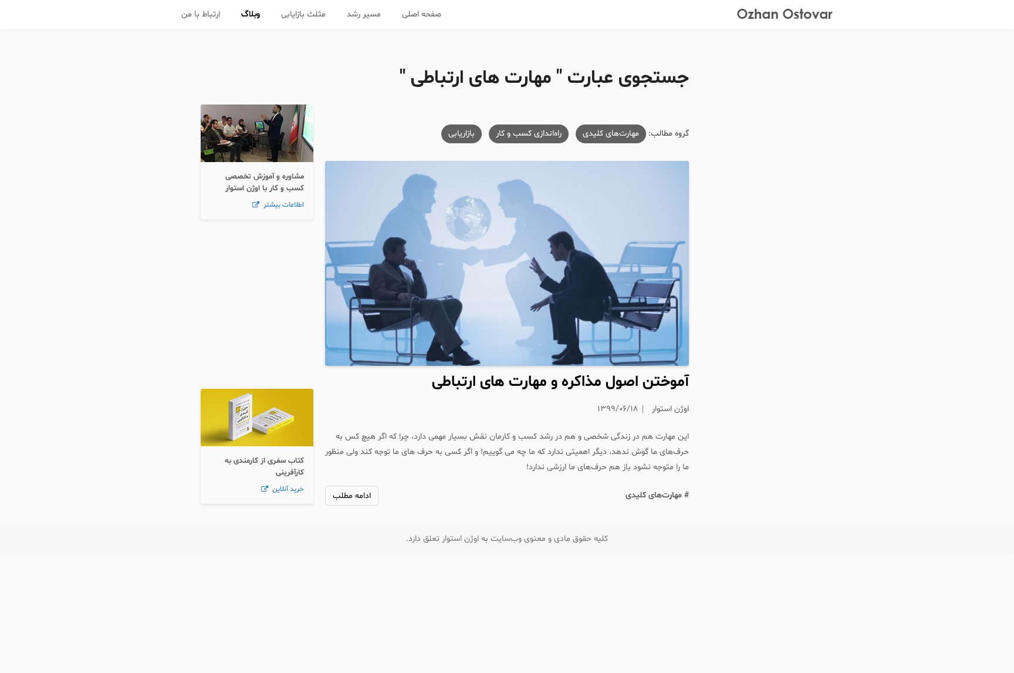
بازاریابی (461, 133)
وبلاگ (250, 14)
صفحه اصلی (421, 14)
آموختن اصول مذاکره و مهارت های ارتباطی (560, 382)
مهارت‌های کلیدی (611, 133)
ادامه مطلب (352, 496)
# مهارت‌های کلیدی (657, 495)
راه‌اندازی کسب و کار (529, 133)
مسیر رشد (364, 14)
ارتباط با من (200, 14)
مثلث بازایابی (303, 14)
